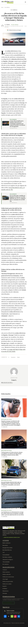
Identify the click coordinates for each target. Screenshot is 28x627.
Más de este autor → (7, 382)
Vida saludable (6, 562)
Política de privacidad (8, 581)
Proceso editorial (14, 24)
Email (18, 357)
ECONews (5, 588)
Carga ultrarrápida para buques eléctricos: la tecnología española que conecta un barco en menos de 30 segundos (17, 123)
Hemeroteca (5, 591)
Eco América (7, 7)
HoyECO (5, 586)
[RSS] (12, 616)
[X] (8, 616)
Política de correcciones (8, 576)
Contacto (5, 569)
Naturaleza (5, 545)
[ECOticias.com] (7, 2)
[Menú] (25, 2)
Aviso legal (5, 579)
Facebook (13, 357)
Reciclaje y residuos (7, 557)
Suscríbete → (8, 602)
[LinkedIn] (18, 616)
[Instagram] (15, 616)
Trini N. (8, 24)
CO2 (3, 552)
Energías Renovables (7, 547)
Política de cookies (7, 584)
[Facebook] (5, 616)
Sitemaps (5, 593)
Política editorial (6, 574)
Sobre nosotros (6, 572)
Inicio (2, 7)
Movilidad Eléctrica (7, 550)
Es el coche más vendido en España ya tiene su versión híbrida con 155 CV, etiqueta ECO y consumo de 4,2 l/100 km (17, 198)
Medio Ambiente (6, 543)
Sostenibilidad (6, 554)
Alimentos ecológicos (8, 559)
